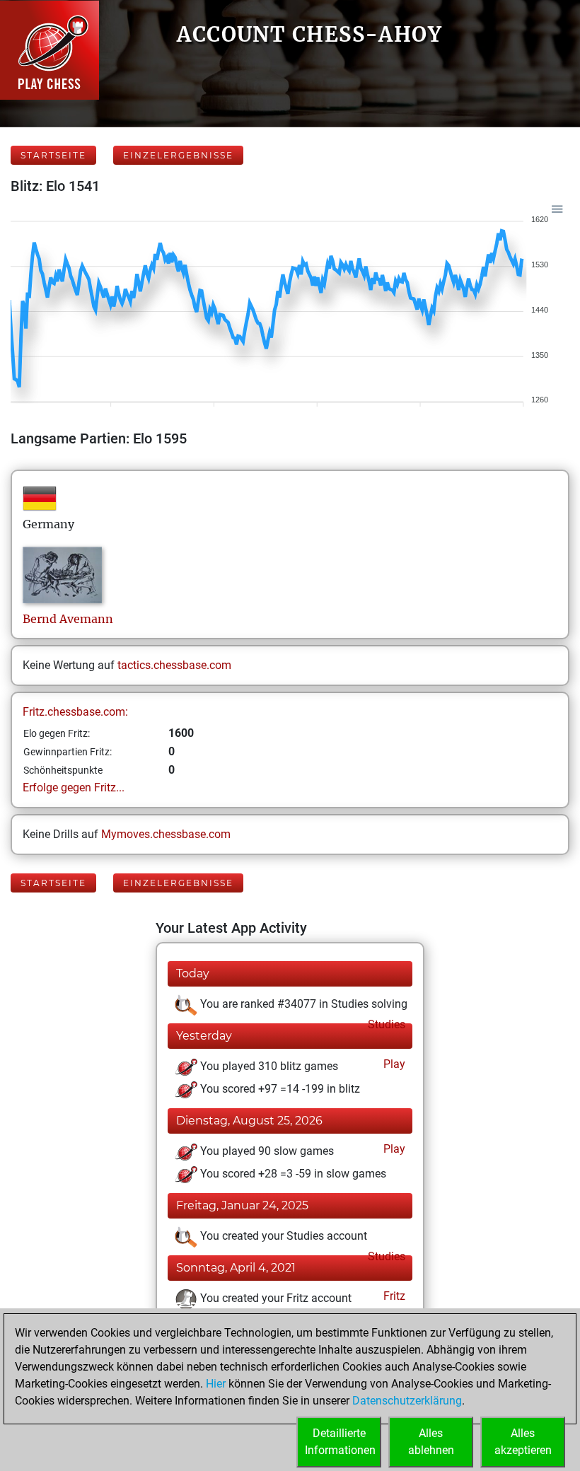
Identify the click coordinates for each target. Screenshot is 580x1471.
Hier (216, 1383)
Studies (385, 1024)
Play (393, 1064)
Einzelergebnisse (178, 155)
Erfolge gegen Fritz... (73, 787)
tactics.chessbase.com (174, 665)
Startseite (53, 155)
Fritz (393, 1296)
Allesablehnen (431, 1441)
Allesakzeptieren (523, 1441)
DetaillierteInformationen (340, 1441)
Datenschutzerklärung (407, 1400)
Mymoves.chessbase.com (166, 834)
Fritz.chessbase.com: (75, 712)
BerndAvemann (68, 619)
